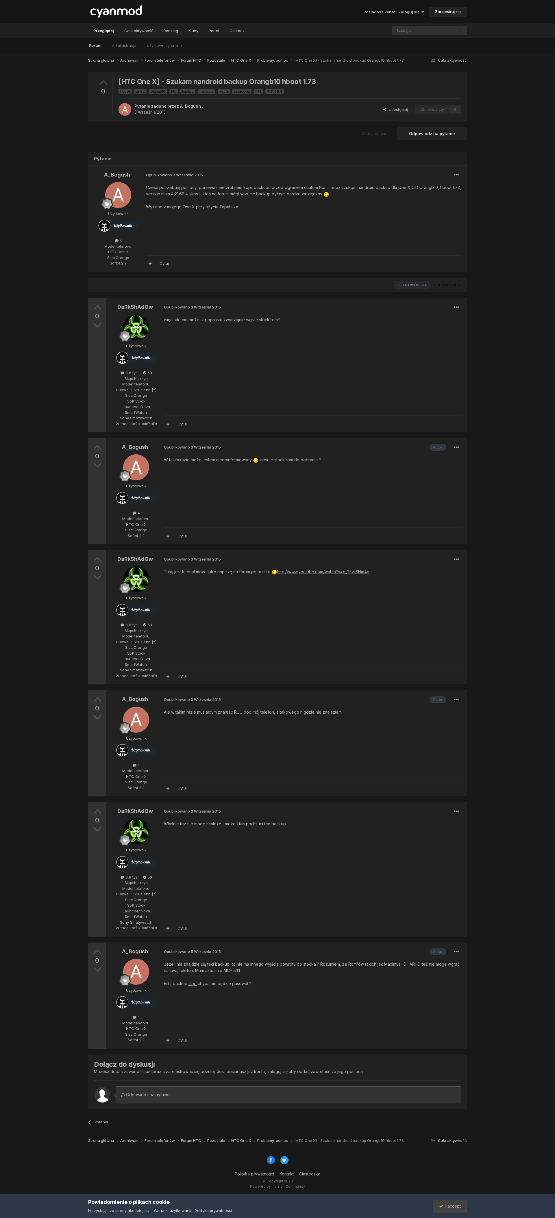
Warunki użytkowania (173, 1210)
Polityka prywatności (254, 1173)
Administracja (124, 45)
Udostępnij (397, 109)
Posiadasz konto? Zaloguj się (392, 12)
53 (149, 372)
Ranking (171, 30)
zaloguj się (277, 1071)
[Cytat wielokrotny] (150, 264)
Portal (214, 30)
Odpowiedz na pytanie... (148, 1094)
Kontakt (287, 1173)
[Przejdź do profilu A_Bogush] (125, 109)
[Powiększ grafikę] (326, 193)
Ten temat (437, 30)
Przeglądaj (103, 30)
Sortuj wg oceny (412, 285)
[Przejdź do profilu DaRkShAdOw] (136, 327)
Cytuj (164, 263)
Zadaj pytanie (375, 133)
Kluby (193, 30)
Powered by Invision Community (277, 1186)
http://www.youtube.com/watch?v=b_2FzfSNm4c (323, 571)
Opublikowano (174, 174)
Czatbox (237, 30)
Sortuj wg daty (446, 285)
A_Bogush (190, 106)
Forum (95, 45)
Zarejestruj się (448, 11)
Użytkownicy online (164, 45)
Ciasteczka (309, 1173)
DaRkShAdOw (135, 307)
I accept (452, 1206)
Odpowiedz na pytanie (432, 133)
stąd (192, 983)
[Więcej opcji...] (456, 175)
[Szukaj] (460, 30)
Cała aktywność (138, 30)
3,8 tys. (131, 372)
